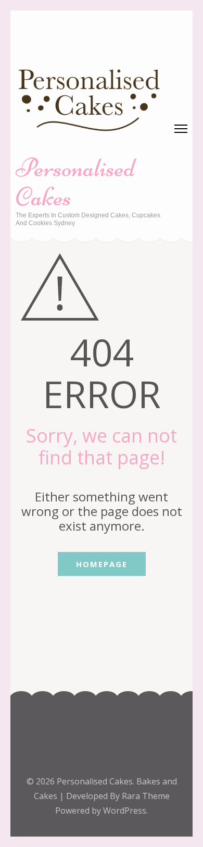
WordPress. (125, 810)
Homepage (102, 564)
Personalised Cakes (75, 182)
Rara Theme (146, 796)
